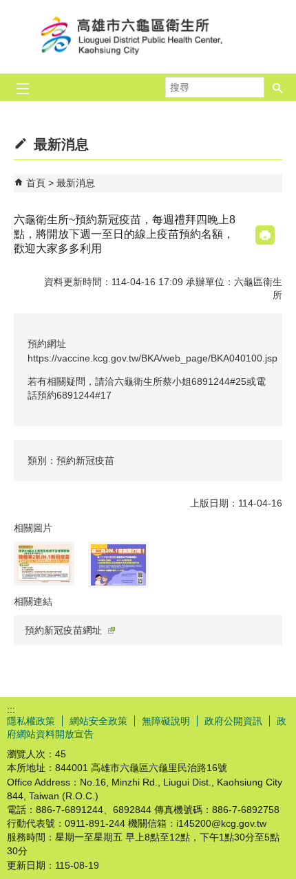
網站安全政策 (98, 720)
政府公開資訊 (233, 720)
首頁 (35, 182)
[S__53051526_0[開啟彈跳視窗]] (118, 565)
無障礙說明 (166, 720)
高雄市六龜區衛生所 (148, 37)
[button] (278, 87)
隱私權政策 (31, 720)
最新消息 (75, 182)
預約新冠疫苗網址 (63, 630)
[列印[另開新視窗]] (265, 235)
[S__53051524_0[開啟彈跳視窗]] (44, 564)
